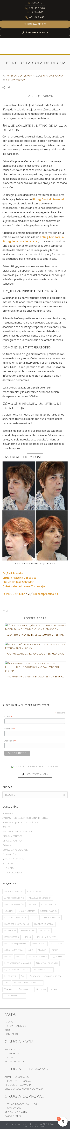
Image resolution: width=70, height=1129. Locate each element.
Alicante (37, 3)
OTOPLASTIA (12, 1053)
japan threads (11, 937)
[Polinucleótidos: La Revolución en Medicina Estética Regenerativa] (35, 646)
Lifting (27, 937)
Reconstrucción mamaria (17, 963)
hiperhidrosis (28, 931)
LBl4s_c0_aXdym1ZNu (19, 76)
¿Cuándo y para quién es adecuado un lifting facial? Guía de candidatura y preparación (36, 635)
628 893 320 (37, 8)
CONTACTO (11, 1034)
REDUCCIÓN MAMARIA (18, 1085)
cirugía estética (27, 911)
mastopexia (56, 944)
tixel (6, 983)
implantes (45, 931)
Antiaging (8, 813)
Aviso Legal (56, 1124)
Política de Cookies (35, 1127)
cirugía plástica (48, 911)
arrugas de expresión (40, 898)
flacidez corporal (44, 924)
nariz (30, 950)
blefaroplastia (48, 905)
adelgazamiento (35, 892)
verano (54, 989)
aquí (29, 594)
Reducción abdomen (47, 963)
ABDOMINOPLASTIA (16, 1112)
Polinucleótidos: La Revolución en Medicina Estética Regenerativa (36, 654)
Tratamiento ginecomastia (28, 983)
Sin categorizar (12, 872)
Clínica (7, 845)
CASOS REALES (13, 1116)
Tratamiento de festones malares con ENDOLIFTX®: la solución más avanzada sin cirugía (36, 677)
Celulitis (9, 911)
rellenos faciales (43, 970)
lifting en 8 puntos (46, 937)
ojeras (54, 950)
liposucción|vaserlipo (15, 944)
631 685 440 (37, 17)
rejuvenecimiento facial (16, 970)
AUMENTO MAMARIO (17, 1077)
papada (7, 957)
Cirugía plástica (12, 841)
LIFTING (9, 1057)
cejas (5, 611)
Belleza (6, 827)
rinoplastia (10, 976)
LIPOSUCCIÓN (13, 1108)
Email (8, 716)
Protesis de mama (37, 957)
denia (35, 918)
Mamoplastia (39, 944)
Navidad (42, 950)
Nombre (9, 728)
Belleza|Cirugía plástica (17, 831)
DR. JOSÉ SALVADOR (16, 1026)
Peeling (19, 957)
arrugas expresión (14, 905)
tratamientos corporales (17, 989)
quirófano (57, 957)
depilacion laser (51, 918)
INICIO (9, 1022)
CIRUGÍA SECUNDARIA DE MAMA (24, 1089)
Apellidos (10, 740)
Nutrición (9, 868)
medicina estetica (13, 950)
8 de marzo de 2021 (51, 76)
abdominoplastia (13, 892)
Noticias (7, 863)
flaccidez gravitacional (16, 924)
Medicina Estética (13, 859)
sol (23, 976)
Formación (9, 854)
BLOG (8, 1030)
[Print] (11, 87)
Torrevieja (37, 12)
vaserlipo (41, 989)
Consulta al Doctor (15, 850)
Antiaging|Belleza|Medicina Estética (25, 818)
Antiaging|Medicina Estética (20, 822)
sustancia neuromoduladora (45, 976)
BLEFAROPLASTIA (14, 1061)
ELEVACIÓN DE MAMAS (18, 1081)
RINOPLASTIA (12, 1049)
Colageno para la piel (15, 918)
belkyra (32, 905)
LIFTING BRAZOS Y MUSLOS (21, 1104)
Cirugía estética (15, 80)
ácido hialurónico (14, 996)
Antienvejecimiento (14, 898)
